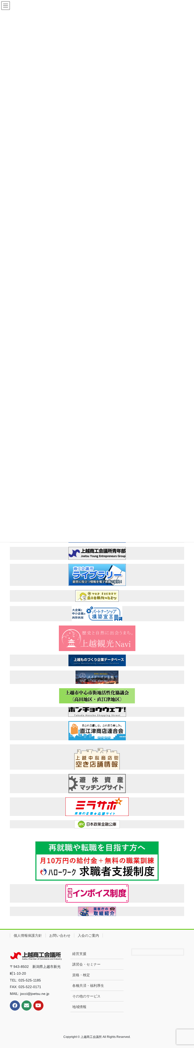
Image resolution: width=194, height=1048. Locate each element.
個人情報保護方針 (28, 935)
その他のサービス (86, 996)
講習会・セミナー (86, 964)
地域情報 (79, 1007)
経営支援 (79, 954)
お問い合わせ (59, 935)
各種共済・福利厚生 (88, 986)
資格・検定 (81, 975)
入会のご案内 (88, 935)
